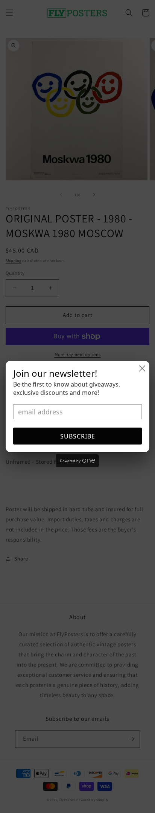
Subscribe (77, 436)
